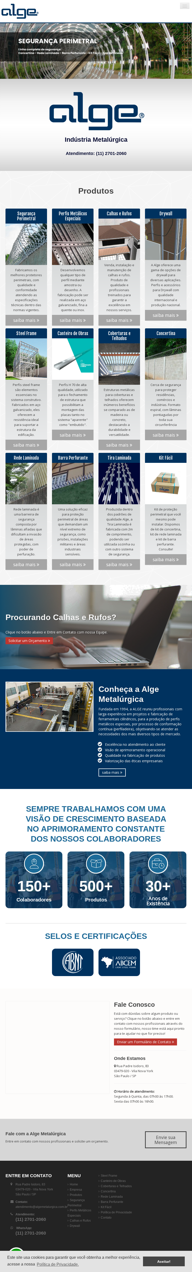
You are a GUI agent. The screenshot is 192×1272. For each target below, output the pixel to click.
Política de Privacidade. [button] (58, 1264)
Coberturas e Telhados (116, 1186)
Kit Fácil (106, 1207)
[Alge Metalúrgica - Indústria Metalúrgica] (31, 11)
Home (74, 1184)
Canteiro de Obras (113, 1181)
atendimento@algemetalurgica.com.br (42, 1207)
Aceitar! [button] (163, 1262)
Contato (106, 1217)
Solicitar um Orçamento (28, 640)
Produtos (76, 1195)
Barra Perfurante (112, 1202)
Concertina (108, 1191)
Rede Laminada (112, 1196)
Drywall (75, 1226)
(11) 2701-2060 (111, 153)
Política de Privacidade (116, 1212)
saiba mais (25, 320)
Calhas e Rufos (80, 1220)
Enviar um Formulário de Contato (144, 1041)
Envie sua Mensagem (165, 1139)
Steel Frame (109, 1175)
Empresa (76, 1189)
